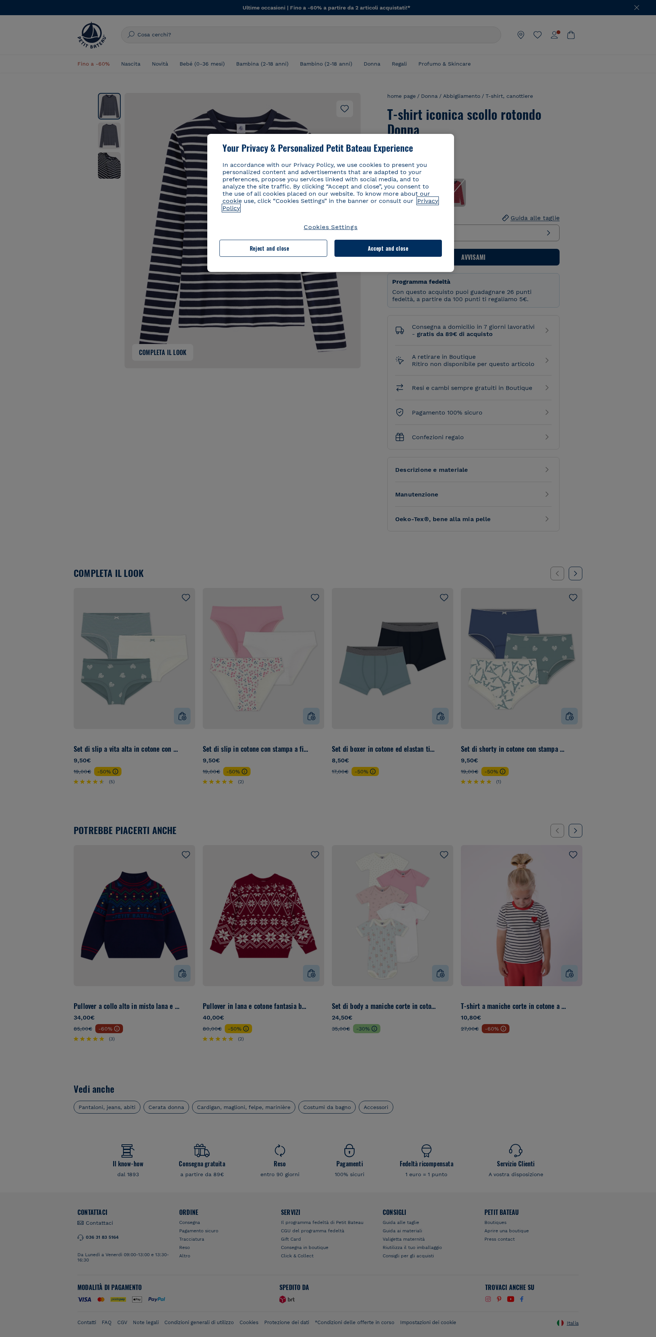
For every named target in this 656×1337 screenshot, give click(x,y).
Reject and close (269, 248)
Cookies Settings (331, 227)
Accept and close (388, 248)
